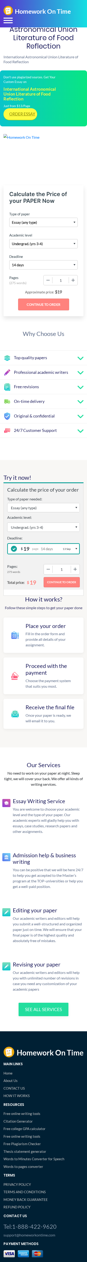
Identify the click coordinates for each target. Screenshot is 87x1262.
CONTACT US (14, 1088)
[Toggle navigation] (8, 20)
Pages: (12, 566)
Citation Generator (18, 1121)
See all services (43, 1009)
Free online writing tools (21, 1113)
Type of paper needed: (24, 499)
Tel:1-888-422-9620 (30, 1226)
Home (8, 1073)
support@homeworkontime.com (29, 1235)
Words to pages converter (23, 1166)
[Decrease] (48, 280)
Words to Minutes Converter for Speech (33, 1159)
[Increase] (73, 280)
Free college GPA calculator (24, 1129)
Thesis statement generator (24, 1151)
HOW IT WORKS (16, 1096)
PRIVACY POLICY (17, 1184)
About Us (10, 1080)
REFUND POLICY (16, 1207)
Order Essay (22, 114)
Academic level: (19, 517)
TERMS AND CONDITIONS (24, 1192)
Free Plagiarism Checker (22, 1144)
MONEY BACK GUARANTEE (25, 1199)
